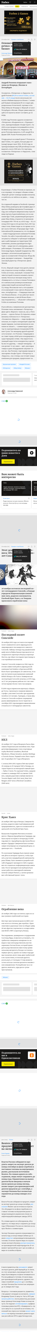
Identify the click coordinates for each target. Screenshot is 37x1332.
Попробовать (18, 53)
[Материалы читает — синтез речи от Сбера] (28, 39)
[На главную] (5, 2)
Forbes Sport (6, 488)
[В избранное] (34, 39)
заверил (32, 1318)
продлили (18, 1293)
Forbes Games (11, 6)
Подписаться (8, 451)
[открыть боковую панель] (30, 2)
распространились (28, 1254)
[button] (34, 2)
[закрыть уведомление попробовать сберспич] (28, 44)
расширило (23, 1279)
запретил (9, 1250)
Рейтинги (24, 6)
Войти (25, 2)
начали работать (8, 1323)
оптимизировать (21, 1328)
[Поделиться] (31, 39)
